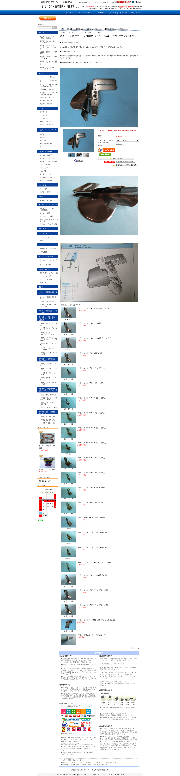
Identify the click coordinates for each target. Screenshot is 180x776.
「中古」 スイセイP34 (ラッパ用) (89, 323)
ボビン (42, 134)
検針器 (41, 287)
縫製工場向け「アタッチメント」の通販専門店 (56, 2)
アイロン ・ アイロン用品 (48, 260)
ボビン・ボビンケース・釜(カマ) (47, 130)
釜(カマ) (43, 140)
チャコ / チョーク (46, 180)
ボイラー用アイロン (46, 265)
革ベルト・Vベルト (46, 200)
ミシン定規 (42, 185)
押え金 (41, 73)
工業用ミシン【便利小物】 (48, 161)
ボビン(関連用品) (46, 144)
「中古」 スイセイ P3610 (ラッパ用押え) (92, 398)
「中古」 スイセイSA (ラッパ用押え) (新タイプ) (94, 308)
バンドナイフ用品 (46, 276)
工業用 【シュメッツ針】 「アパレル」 (49, 57)
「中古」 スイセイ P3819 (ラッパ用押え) (92, 488)
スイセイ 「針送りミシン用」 (48, 81)
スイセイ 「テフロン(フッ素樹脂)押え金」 (48, 85)
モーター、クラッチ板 (47, 158)
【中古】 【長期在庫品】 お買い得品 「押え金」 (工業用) (48, 318)
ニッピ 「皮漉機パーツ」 (48, 302)
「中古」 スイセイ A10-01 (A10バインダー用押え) (95, 562)
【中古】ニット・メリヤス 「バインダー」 (49, 383)
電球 (41, 240)
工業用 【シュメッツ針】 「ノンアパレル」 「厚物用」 (49, 62)
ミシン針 (41, 33)
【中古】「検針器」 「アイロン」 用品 (48, 398)
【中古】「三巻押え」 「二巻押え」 (48, 349)
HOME (62, 29)
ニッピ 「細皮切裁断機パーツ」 (48, 297)
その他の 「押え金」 (47, 97)
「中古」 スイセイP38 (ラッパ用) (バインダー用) (94, 338)
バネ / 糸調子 (45, 168)
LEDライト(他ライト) (47, 237)
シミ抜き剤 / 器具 (46, 216)
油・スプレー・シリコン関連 (48, 205)
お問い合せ (112, 13)
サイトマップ (135, 13)
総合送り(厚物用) (46, 104)
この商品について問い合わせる (126, 165)
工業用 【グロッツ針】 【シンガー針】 (48, 68)
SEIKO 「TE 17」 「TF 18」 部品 (49, 305)
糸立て (41, 245)
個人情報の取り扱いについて (80, 770)
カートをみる (70, 13)
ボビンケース (44, 137)
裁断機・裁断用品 (44, 269)
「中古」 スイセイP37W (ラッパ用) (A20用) (92, 605)
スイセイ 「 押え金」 (47, 77)
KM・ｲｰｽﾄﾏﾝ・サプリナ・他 (49, 273)
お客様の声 (123, 13)
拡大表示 (80, 161)
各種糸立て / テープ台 (48, 249)
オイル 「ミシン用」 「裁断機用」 (47, 209)
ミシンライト (43, 234)
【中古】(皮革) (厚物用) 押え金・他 (47, 412)
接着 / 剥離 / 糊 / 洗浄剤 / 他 (49, 220)
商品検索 (41, 24)
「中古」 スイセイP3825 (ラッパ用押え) (91, 502)
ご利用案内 (101, 13)
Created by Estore (63, 775)
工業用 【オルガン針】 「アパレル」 (48, 41)
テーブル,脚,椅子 (46, 155)
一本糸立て (43, 252)
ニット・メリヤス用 (46, 125)
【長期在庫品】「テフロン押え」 (48, 344)
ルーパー (43, 147)
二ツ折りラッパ (45, 112)
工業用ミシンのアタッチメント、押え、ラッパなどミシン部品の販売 (98, 2)
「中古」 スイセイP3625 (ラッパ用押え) (91, 458)
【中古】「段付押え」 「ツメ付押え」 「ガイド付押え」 (48, 339)
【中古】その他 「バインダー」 (48, 378)
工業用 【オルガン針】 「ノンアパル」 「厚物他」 (48, 47)
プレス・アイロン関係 (46, 256)
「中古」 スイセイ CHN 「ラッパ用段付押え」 (93, 547)
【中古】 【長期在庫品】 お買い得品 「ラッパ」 (48, 359)
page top (136, 648)
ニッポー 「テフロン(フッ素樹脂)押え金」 (48, 93)
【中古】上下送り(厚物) (48, 417)
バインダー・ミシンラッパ (47, 108)
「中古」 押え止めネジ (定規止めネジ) (91, 635)
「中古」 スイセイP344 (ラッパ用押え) (91, 368)
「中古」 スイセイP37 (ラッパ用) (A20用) (92, 575)
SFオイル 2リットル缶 (47, 469)
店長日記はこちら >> (46, 481)
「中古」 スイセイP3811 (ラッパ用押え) (91, 473)
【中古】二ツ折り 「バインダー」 (48, 364)
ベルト (41, 196)
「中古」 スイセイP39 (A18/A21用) (90, 353)
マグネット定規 (45, 192)
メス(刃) (43, 171)
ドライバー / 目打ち (47, 177)
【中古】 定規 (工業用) (49, 407)
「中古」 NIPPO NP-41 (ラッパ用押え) (91, 517)
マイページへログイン (85, 13)
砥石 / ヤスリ (44, 229)
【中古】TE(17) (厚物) (48, 423)
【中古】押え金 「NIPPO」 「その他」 (48, 333)
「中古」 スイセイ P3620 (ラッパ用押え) (92, 443)
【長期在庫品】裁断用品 (48, 395)
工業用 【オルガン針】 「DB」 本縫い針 (48, 37)
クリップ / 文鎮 (46, 279)
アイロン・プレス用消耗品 (48, 224)
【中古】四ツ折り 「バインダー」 (48, 373)
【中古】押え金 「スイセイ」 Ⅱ (48, 328)
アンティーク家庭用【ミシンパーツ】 (48, 311)
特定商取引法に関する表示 (101, 770)
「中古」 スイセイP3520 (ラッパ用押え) (91, 383)
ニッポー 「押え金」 (47, 89)
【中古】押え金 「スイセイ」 (48, 324)
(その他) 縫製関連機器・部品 (48, 292)
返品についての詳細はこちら (125, 162)
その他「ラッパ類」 (46, 121)
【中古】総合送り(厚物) (48, 420)
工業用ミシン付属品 (45, 151)
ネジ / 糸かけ (45, 165)
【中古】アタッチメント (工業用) (48, 403)
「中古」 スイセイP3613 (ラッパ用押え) (91, 413)
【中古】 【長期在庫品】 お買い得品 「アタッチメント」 (48, 390)
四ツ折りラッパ (45, 118)
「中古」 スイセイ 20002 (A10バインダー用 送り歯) (96, 620)
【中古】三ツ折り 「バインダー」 (48, 369)
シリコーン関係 (45, 213)
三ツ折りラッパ (45, 115)
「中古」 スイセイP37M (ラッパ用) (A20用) (92, 590)
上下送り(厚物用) (46, 100)
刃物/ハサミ (44, 282)
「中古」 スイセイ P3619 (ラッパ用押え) (92, 428)
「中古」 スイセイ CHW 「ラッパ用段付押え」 (93, 532)
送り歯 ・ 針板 (46, 174)
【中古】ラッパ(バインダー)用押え (48, 353)
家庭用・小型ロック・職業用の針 (48, 52)
